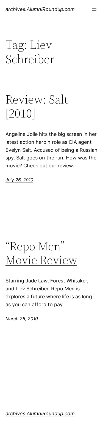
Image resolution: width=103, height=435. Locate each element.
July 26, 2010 (19, 179)
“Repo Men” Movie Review (41, 253)
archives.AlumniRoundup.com (40, 9)
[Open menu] (94, 9)
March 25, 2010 (21, 318)
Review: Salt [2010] (36, 106)
